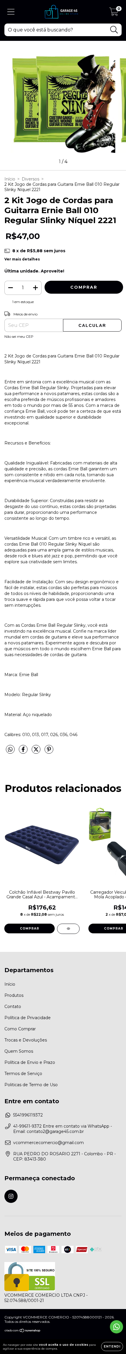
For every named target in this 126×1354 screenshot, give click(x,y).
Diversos (30, 179)
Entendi (112, 1346)
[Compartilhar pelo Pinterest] (49, 751)
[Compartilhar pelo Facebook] (24, 751)
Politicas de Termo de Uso (31, 1084)
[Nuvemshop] (22, 1331)
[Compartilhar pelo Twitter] (37, 751)
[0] (114, 13)
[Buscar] (114, 30)
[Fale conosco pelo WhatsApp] (116, 1326)
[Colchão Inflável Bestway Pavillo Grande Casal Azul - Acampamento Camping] (68, 929)
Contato (12, 1006)
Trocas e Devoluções (25, 1040)
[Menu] (11, 12)
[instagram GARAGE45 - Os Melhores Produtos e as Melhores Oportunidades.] (11, 1196)
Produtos (13, 995)
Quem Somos (18, 1051)
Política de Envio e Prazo (29, 1062)
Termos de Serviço (23, 1073)
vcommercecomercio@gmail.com (48, 1142)
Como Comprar (20, 1029)
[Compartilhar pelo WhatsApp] (10, 749)
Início (9, 179)
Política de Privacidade (27, 1017)
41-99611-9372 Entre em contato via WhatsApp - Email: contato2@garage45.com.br (62, 1129)
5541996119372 (28, 1115)
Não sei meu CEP (18, 336)
